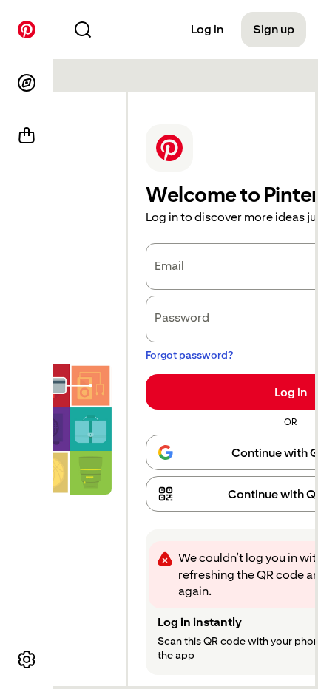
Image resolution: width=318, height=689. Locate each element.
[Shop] (26, 136)
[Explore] (26, 83)
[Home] (26, 29)
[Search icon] (83, 29)
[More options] (26, 659)
